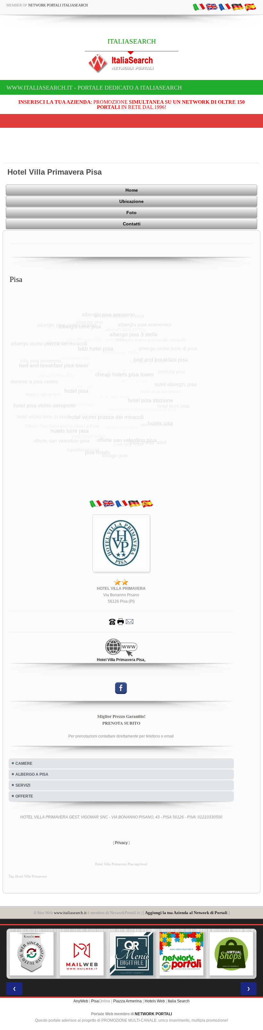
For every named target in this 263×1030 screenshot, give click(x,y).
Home (131, 190)
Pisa (95, 1001)
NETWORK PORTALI (153, 1014)
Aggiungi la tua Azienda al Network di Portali (186, 912)
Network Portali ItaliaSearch (58, 5)
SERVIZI (22, 785)
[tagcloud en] (211, 7)
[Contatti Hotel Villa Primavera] (121, 621)
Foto (131, 212)
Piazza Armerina (127, 1001)
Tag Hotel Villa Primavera (28, 876)
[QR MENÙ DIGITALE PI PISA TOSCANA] (131, 954)
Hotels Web (155, 1001)
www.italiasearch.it (70, 912)
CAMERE (23, 763)
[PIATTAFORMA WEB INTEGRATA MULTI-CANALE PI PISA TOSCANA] (32, 954)
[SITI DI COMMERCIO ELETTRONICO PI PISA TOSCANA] (231, 954)
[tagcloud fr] (224, 7)
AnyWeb (80, 1001)
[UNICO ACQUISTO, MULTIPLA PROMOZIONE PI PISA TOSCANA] (181, 954)
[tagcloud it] (198, 7)
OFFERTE (24, 796)
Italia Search (179, 1001)
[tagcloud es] (250, 7)
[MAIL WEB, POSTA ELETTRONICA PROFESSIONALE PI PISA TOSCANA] (82, 954)
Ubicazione (131, 201)
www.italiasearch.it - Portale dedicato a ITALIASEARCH (94, 87)
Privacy (121, 843)
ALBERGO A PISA (31, 774)
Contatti (131, 223)
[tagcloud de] (237, 7)
